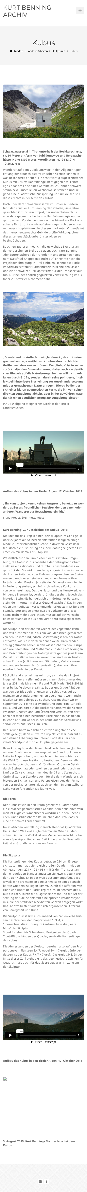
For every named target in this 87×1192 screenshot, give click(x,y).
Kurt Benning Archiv (27, 11)
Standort (17, 51)
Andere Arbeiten (38, 51)
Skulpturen (58, 51)
